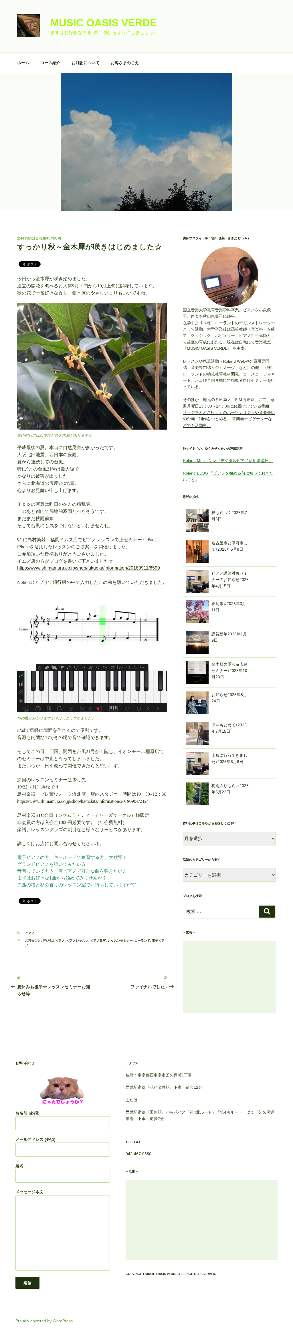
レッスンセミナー (120, 940)
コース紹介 (50, 62)
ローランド (142, 940)
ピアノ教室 (98, 940)
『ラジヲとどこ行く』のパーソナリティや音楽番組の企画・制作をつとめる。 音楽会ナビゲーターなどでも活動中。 (229, 419)
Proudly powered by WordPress (44, 1321)
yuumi (56, 238)
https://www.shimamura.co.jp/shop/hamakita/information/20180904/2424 (83, 801)
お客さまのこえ (125, 62)
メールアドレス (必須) (35, 1139)
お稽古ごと (33, 940)
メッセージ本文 (29, 1191)
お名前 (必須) (27, 1113)
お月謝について (86, 62)
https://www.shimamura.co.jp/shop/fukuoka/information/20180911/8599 (88, 568)
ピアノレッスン (77, 940)
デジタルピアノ (54, 940)
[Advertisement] (229, 977)
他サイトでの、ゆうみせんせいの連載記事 (213, 448)
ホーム (23, 62)
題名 (19, 1165)
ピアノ (30, 932)
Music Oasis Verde (103, 23)
